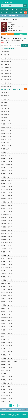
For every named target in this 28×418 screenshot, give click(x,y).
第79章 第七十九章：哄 (6, 336)
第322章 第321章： (5, 55)
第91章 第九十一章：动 (6, 377)
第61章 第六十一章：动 (6, 280)
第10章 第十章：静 (5, 121)
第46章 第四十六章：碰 (6, 233)
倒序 (25, 89)
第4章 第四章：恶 (5, 102)
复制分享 (24, 45)
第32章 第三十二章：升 (6, 189)
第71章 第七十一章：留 (6, 311)
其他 (11, 12)
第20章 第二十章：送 (6, 152)
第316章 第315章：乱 (6, 73)
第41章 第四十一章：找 (6, 217)
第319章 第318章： (5, 64)
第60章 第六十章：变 (6, 277)
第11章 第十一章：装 (6, 124)
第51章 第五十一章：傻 (6, 249)
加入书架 (7, 34)
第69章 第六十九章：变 (6, 305)
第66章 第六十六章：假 (6, 295)
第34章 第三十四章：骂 (6, 195)
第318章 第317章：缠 (6, 67)
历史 (21, 9)
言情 (7, 12)
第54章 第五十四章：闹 (6, 258)
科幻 (2, 12)
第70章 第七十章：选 (6, 308)
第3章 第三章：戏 (5, 99)
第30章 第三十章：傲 (6, 183)
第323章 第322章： (18, 31)
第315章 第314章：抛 (6, 76)
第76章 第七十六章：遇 (6, 327)
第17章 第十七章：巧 (6, 142)
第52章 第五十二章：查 (6, 252)
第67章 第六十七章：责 (6, 298)
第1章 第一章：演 (5, 92)
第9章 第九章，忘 (5, 117)
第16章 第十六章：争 (6, 139)
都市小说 (12, 19)
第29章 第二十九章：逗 (6, 180)
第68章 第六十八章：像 (6, 302)
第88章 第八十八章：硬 (6, 367)
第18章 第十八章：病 (6, 146)
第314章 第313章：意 (6, 80)
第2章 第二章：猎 (5, 96)
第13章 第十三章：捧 (6, 130)
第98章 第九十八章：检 (6, 398)
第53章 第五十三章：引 (6, 255)
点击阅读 (21, 34)
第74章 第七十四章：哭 (6, 320)
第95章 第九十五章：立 (6, 389)
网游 (25, 9)
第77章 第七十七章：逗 (6, 330)
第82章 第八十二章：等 (6, 345)
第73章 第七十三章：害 (6, 317)
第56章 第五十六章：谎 (6, 264)
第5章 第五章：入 (5, 105)
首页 (2, 9)
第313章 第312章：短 (6, 83)
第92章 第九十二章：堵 (6, 380)
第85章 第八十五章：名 (6, 355)
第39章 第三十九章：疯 (6, 211)
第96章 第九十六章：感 (6, 392)
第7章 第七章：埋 (5, 111)
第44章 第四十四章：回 (6, 227)
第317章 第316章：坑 (6, 70)
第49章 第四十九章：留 (6, 242)
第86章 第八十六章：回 (6, 358)
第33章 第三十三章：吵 (6, 192)
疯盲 (8, 43)
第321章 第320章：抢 (6, 58)
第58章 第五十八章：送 (6, 270)
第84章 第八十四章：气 (6, 352)
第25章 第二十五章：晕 (6, 167)
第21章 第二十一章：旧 (6, 155)
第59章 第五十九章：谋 (6, 274)
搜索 (25, 5)
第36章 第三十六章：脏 (6, 202)
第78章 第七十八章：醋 (6, 333)
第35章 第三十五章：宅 (6, 199)
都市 (16, 9)
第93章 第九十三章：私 (6, 383)
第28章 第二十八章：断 (6, 177)
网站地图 (14, 415)
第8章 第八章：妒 (5, 114)
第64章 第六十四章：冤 (6, 289)
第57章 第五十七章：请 (6, 267)
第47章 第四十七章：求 (6, 236)
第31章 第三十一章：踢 (6, 186)
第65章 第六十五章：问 (6, 292)
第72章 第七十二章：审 (6, 314)
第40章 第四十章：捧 (6, 214)
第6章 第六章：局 (5, 108)
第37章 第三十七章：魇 (6, 205)
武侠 (11, 9)
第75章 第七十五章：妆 (6, 323)
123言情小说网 (7, 2)
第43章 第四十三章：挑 (6, 224)
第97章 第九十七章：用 (6, 395)
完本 (21, 12)
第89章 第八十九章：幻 (6, 370)
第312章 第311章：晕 (6, 86)
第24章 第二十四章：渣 (6, 164)
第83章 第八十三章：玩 (6, 348)
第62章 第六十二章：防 (6, 283)
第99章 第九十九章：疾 (6, 401)
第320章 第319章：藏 (6, 61)
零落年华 (13, 25)
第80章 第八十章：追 (6, 339)
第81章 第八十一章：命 (6, 342)
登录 (25, 12)
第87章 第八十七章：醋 (6, 364)
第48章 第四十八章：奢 (6, 239)
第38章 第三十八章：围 (6, 208)
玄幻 (7, 9)
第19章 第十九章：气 (6, 149)
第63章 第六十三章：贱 (6, 286)
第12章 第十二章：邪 (6, 127)
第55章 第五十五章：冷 (6, 261)
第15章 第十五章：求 (6, 136)
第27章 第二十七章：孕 (6, 174)
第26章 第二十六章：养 (6, 171)
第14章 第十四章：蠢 (6, 133)
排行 (16, 12)
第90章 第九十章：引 (6, 373)
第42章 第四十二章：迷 (6, 220)
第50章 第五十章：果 (6, 245)
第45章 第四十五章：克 (6, 230)
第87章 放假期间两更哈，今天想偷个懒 (10, 361)
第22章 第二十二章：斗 (6, 158)
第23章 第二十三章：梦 (6, 161)
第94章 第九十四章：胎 (6, 386)
